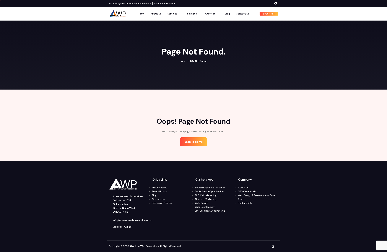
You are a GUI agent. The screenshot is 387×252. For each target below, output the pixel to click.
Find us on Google (162, 203)
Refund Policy (159, 191)
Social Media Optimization (209, 191)
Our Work (210, 13)
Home (141, 13)
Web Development (205, 207)
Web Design (201, 203)
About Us (156, 13)
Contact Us (242, 13)
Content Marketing (205, 199)
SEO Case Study (247, 191)
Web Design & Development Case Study (256, 197)
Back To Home (193, 142)
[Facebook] (275, 3)
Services (172, 13)
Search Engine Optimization (210, 187)
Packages (191, 13)
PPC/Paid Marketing (206, 195)
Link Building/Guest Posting (210, 210)
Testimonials (245, 203)
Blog (227, 13)
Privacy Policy (159, 187)
